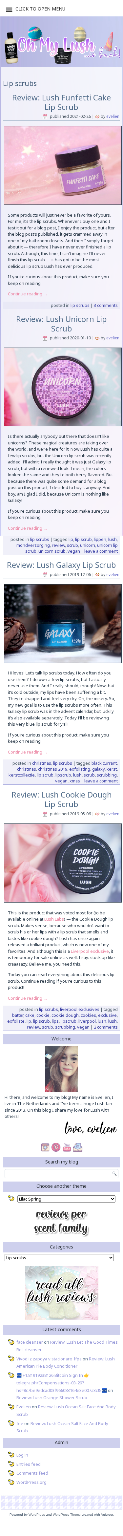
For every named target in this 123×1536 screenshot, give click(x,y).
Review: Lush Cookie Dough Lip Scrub (61, 799)
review (58, 545)
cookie (43, 1015)
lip (71, 539)
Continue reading (28, 294)
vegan (74, 551)
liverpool (87, 1021)
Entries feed (28, 1464)
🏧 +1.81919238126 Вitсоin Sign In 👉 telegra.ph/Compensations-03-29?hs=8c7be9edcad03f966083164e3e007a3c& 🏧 (61, 1382)
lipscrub (63, 775)
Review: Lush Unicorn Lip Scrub (61, 323)
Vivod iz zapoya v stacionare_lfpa (49, 1359)
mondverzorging (33, 545)
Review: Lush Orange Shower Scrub (51, 1397)
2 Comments (106, 1027)
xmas (75, 781)
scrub (72, 545)
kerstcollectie (22, 775)
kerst (112, 769)
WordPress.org (31, 1482)
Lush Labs (54, 919)
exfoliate (16, 1021)
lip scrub (83, 539)
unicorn (87, 545)
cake (29, 1015)
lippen (100, 539)
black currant (104, 763)
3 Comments (106, 305)
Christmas (41, 763)
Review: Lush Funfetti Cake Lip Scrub (61, 102)
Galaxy (98, 769)
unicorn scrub (52, 551)
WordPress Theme (67, 1514)
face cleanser (29, 1342)
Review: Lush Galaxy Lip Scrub (61, 564)
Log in (22, 1455)
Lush (112, 539)
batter (17, 1015)
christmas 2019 (52, 769)
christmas (26, 769)
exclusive (107, 1015)
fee (19, 1423)
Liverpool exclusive (90, 951)
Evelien (112, 116)
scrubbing (107, 775)
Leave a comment (101, 551)
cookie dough (65, 1015)
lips (55, 1021)
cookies (88, 1015)
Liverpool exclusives (79, 1009)
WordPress (37, 1514)
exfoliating (79, 769)
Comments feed (32, 1473)
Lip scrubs (80, 305)
